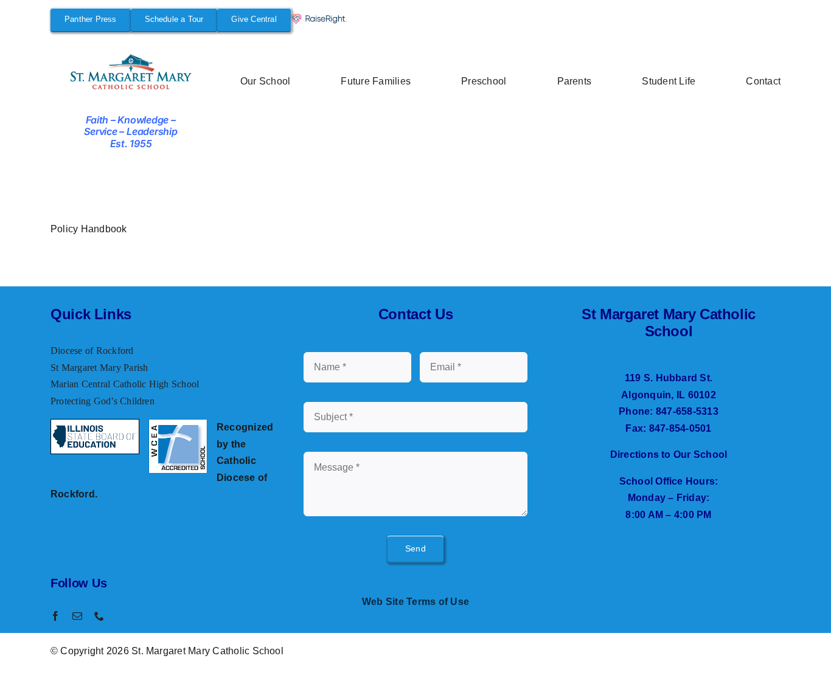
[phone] (99, 616)
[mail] (77, 616)
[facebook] (55, 616)
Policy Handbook (88, 229)
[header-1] (131, 55)
